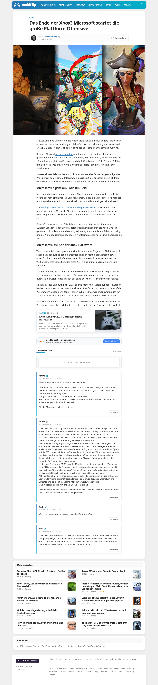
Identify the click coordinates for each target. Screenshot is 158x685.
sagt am (50, 378)
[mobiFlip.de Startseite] (26, 5)
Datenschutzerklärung (115, 659)
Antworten (114, 412)
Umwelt (103, 671)
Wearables (53, 671)
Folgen (127, 5)
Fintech (63, 671)
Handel (72, 671)
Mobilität (80, 5)
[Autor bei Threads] (59, 37)
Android (112, 671)
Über (51, 659)
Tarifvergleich (48, 5)
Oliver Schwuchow (49, 36)
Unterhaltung (95, 5)
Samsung (130, 671)
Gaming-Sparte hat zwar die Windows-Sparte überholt (68, 207)
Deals (108, 5)
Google (52, 675)
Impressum (131, 659)
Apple (121, 671)
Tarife (92, 668)
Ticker (117, 5)
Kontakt (68, 659)
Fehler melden (117, 351)
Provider (80, 671)
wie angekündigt (64, 153)
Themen (58, 659)
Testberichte (65, 5)
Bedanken (99, 659)
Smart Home (119, 668)
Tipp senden (79, 659)
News (51, 668)
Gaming (130, 668)
